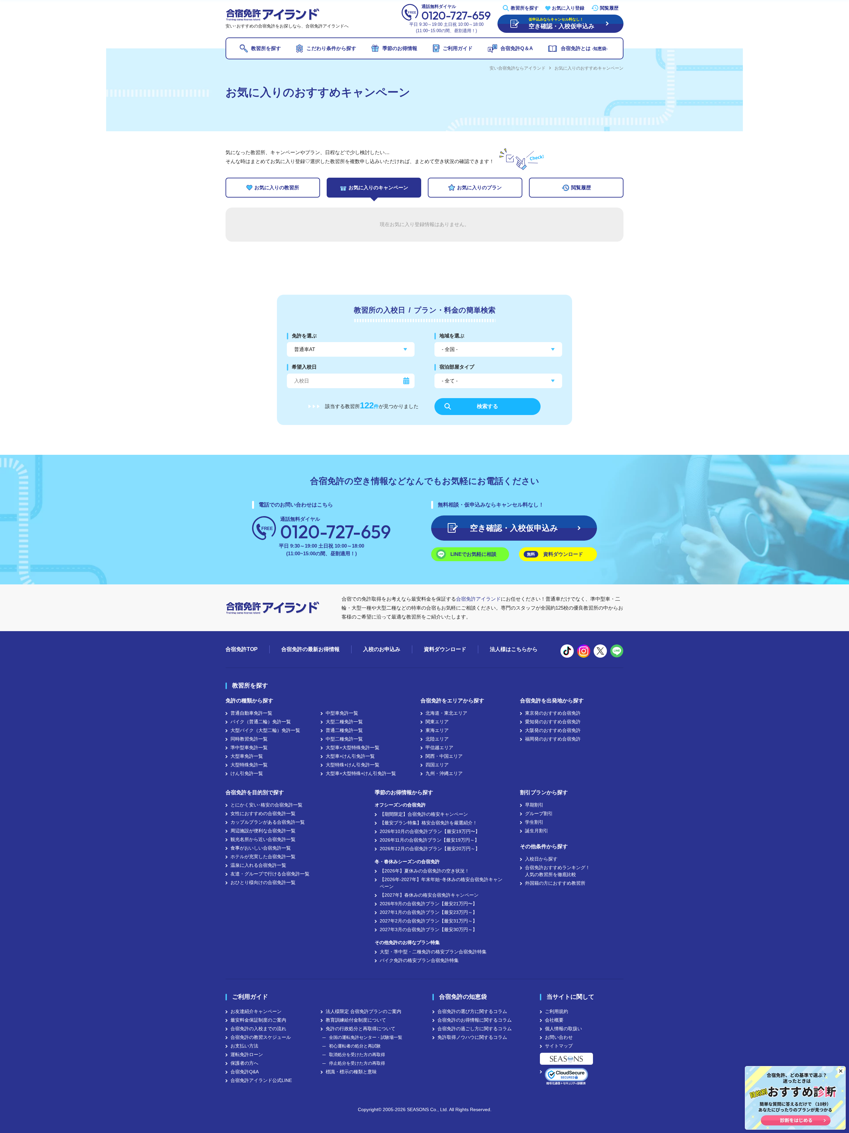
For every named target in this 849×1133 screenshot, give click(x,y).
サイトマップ (559, 1045)
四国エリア (437, 764)
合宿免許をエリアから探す (452, 700)
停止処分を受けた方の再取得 (357, 1063)
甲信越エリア (439, 747)
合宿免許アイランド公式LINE (261, 1080)
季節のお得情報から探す (404, 792)
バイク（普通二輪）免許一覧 (260, 721)
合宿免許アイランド (478, 599)
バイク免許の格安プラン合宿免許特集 (419, 960)
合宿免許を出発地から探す (552, 700)
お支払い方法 (244, 1045)
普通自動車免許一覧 (251, 713)
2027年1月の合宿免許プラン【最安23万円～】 (428, 912)
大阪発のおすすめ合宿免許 (553, 730)
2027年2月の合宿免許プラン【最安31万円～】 (428, 921)
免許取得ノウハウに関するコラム (472, 1037)
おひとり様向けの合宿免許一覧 (262, 882)
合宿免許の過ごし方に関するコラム (474, 1028)
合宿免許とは (584, 48)
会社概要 (554, 1020)
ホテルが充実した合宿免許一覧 (262, 856)
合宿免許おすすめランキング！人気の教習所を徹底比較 (557, 871)
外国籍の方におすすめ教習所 (555, 883)
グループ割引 (539, 813)
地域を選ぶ (451, 335)
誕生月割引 (536, 830)
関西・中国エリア (444, 756)
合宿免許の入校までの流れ (258, 1028)
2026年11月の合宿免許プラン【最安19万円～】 (429, 840)
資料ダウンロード (555, 554)
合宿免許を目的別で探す (255, 792)
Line (616, 651)
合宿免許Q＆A (516, 48)
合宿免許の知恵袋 (463, 996)
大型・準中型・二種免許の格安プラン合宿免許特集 (433, 951)
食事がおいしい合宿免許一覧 (260, 848)
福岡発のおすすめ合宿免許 (553, 739)
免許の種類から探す (249, 700)
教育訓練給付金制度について (356, 1020)
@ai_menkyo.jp (567, 651)
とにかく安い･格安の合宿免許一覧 (266, 804)
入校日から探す (541, 859)
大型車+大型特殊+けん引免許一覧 (361, 773)
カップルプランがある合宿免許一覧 (267, 822)
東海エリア (437, 730)
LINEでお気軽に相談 (473, 554)
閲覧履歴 (609, 8)
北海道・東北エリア (446, 713)
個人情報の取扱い (563, 1028)
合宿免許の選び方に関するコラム (472, 1011)
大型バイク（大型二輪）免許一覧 (265, 730)
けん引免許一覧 (246, 773)
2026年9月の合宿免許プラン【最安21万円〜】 (428, 903)
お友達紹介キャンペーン (256, 1011)
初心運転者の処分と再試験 (355, 1046)
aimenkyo (600, 651)
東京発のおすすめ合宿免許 (553, 713)
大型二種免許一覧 (344, 721)
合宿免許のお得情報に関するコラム (474, 1020)
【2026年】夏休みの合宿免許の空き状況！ (424, 870)
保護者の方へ (244, 1063)
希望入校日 (304, 367)
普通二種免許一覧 (344, 730)
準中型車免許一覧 (249, 747)
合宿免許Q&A (244, 1071)
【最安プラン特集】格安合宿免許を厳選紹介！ (428, 822)
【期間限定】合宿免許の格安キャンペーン (424, 814)
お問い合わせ (559, 1037)
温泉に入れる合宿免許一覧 (258, 865)
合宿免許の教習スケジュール (260, 1037)
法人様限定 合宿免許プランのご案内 (363, 1011)
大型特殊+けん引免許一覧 (352, 764)
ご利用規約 (556, 1011)
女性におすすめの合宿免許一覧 (262, 813)
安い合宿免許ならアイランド (518, 68)
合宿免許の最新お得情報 (310, 649)
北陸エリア (437, 739)
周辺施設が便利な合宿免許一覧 (262, 830)
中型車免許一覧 (342, 713)
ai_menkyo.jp (583, 651)
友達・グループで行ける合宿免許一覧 (269, 873)
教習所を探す (525, 8)
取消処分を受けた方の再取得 (357, 1054)
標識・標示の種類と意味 (351, 1071)
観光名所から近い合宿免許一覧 (262, 839)
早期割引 (534, 804)
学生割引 (534, 822)
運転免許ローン (246, 1054)
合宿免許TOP (242, 649)
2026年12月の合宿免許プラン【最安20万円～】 (430, 848)
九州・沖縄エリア (444, 773)
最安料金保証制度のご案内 (258, 1020)
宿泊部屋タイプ (456, 367)
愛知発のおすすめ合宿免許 (553, 721)
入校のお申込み (381, 649)
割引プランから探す (544, 792)
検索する (487, 406)
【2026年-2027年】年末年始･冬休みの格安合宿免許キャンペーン (441, 883)
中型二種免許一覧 (344, 739)
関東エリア (437, 721)
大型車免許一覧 (246, 756)
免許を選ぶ (304, 335)
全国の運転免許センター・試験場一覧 (365, 1037)
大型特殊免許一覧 (249, 764)
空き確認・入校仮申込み (514, 527)
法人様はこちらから (514, 649)
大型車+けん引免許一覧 (350, 756)
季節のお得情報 (399, 48)
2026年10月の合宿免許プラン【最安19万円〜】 (430, 831)
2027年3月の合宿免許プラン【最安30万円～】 (428, 929)
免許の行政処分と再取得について (360, 1028)
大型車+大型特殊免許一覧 (352, 747)
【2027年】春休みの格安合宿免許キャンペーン (429, 895)
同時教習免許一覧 (249, 739)
